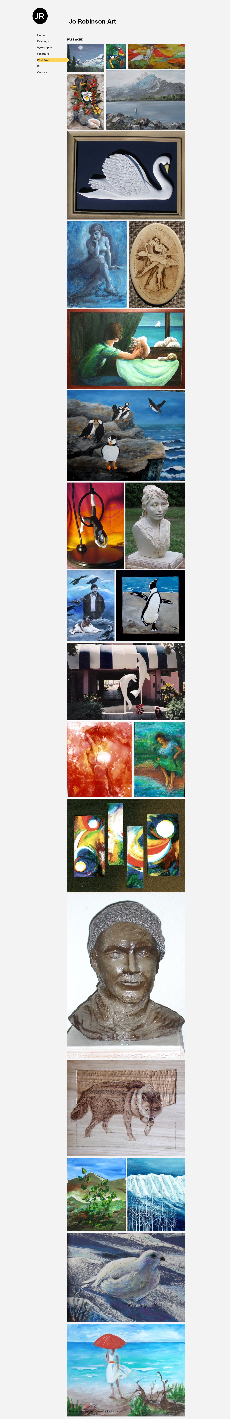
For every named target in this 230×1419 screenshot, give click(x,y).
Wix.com (113, 1411)
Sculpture (43, 53)
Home (41, 35)
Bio (39, 66)
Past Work (43, 60)
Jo (72, 21)
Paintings (43, 41)
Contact (42, 72)
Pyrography (44, 47)
